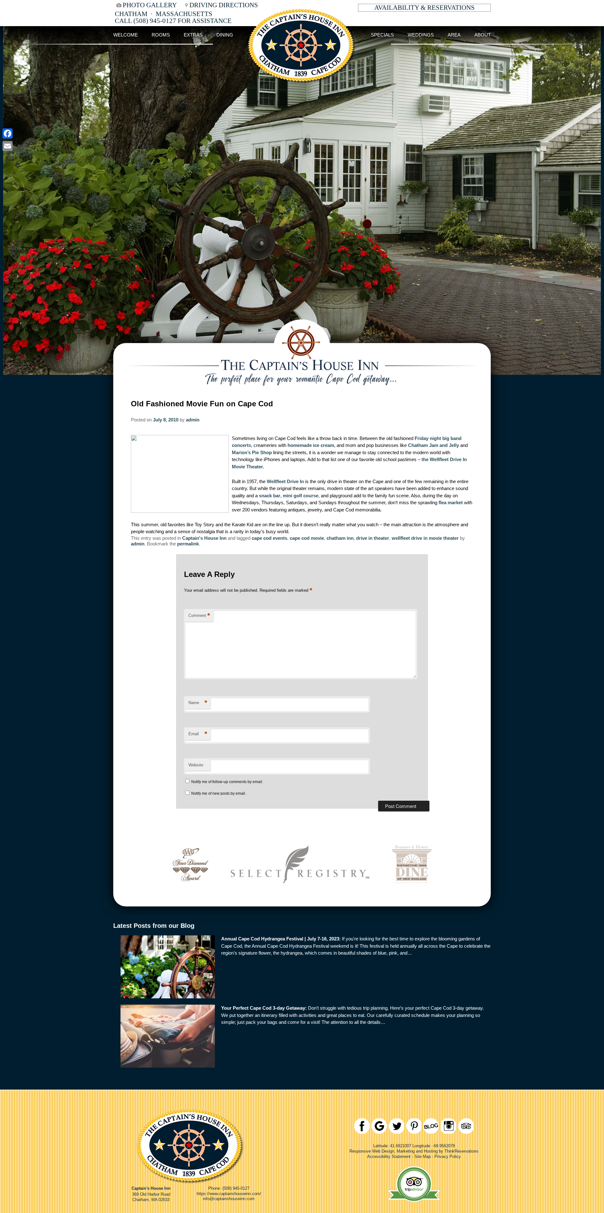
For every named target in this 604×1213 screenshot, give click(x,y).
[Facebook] (7, 133)
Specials (382, 34)
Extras (193, 34)
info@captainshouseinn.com (228, 1198)
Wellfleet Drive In (286, 481)
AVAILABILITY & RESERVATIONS (424, 7)
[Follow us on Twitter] (396, 1126)
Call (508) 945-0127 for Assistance (173, 21)
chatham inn (340, 538)
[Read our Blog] (431, 1126)
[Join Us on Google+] (379, 1126)
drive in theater (372, 538)
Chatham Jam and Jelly (434, 445)
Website (195, 765)
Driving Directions (223, 5)
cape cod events (269, 538)
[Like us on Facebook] (362, 1126)
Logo (302, 35)
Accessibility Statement (389, 1156)
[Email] (7, 146)
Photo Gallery (150, 5)
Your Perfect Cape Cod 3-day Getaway (263, 1008)
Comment (199, 615)
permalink (188, 543)
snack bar (269, 495)
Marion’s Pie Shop (252, 452)
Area (454, 34)
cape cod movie (307, 538)
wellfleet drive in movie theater (425, 538)
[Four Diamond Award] (190, 892)
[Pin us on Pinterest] (414, 1126)
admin (192, 419)
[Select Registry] (300, 892)
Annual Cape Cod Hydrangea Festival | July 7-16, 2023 (280, 938)
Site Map (422, 1156)
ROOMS (161, 34)
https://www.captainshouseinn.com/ (229, 1193)
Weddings (421, 34)
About (482, 34)
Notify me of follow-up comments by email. (227, 782)
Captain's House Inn (204, 538)
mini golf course (300, 495)
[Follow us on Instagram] (448, 1126)
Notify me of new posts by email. (218, 793)
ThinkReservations (461, 1151)
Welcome (125, 34)
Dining (224, 34)
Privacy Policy (447, 1156)
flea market (451, 502)
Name (197, 703)
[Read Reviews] (465, 1126)
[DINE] (411, 892)
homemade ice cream (311, 445)
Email (197, 734)
